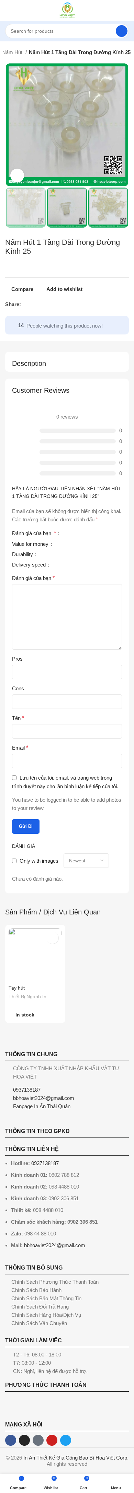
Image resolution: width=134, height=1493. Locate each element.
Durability (23, 554)
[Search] (121, 31)
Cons (18, 688)
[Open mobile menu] (8, 10)
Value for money (31, 544)
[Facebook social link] (27, 304)
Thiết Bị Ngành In (27, 996)
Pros (17, 659)
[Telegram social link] (58, 304)
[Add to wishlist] (52, 938)
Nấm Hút (13, 52)
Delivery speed (29, 565)
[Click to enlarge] (17, 175)
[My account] (126, 10)
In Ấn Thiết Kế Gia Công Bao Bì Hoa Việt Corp (75, 1458)
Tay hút (17, 988)
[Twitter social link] (34, 304)
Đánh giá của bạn (34, 533)
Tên (18, 718)
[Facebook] (10, 1440)
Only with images (39, 861)
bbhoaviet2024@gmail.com (54, 1245)
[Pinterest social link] (42, 304)
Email (20, 748)
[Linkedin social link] (50, 304)
